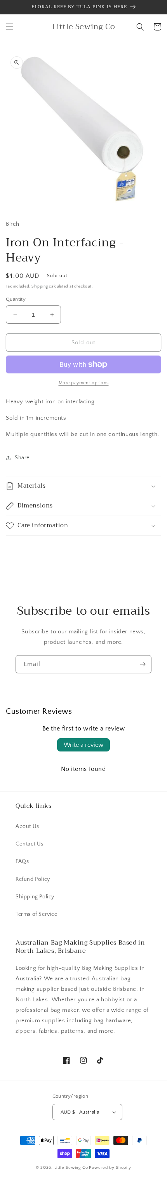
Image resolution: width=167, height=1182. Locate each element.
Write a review (83, 744)
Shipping (39, 286)
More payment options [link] (84, 382)
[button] (9, 26)
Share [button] (22, 458)
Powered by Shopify (110, 1167)
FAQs (22, 861)
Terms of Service (36, 914)
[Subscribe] (142, 664)
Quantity (16, 299)
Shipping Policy (35, 897)
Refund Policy (33, 879)
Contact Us (29, 844)
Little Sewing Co (71, 1167)
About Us (27, 826)
